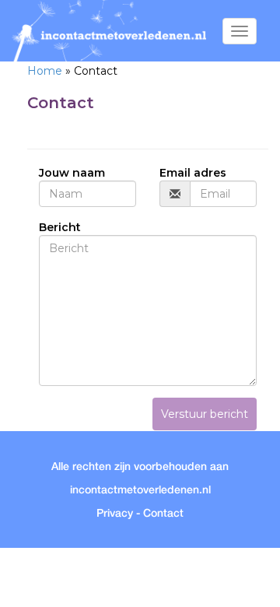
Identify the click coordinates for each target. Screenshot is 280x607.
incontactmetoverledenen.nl (140, 489)
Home (44, 71)
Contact (163, 513)
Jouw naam (72, 173)
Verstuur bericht (204, 414)
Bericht (60, 227)
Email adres (192, 173)
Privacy (114, 513)
